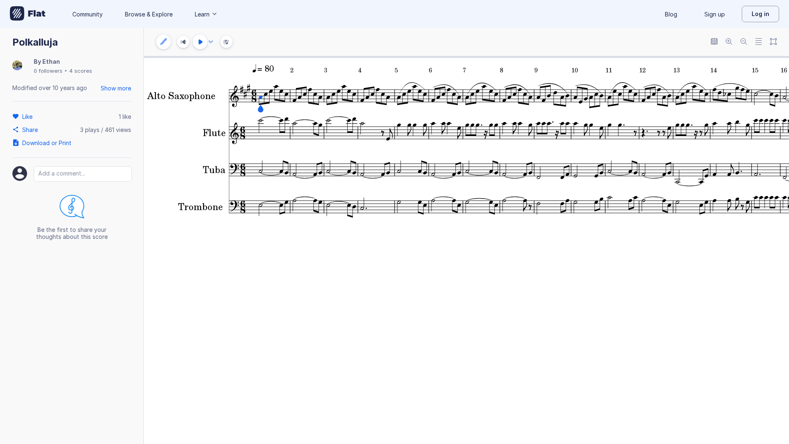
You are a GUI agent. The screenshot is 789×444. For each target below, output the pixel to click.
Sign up (714, 14)
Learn (202, 14)
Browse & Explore (149, 14)
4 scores (80, 70)
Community (87, 14)
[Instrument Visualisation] (226, 42)
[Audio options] (211, 42)
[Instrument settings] (163, 42)
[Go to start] (183, 42)
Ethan (51, 61)
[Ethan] (17, 66)
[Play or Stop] (200, 42)
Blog (671, 14)
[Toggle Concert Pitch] (714, 42)
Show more (116, 88)
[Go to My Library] (28, 14)
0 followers (48, 70)
